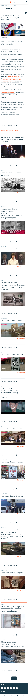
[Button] (4, 125)
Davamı (14, 678)
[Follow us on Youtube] (11, 688)
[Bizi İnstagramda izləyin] (11, 695)
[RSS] (14, 688)
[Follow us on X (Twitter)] (8, 688)
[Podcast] (17, 688)
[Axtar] (24, 695)
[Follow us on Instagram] (5, 688)
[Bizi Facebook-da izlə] (4, 695)
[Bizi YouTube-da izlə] (17, 695)
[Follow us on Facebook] (2, 688)
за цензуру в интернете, (14, 76)
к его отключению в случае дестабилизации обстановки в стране (11, 79)
